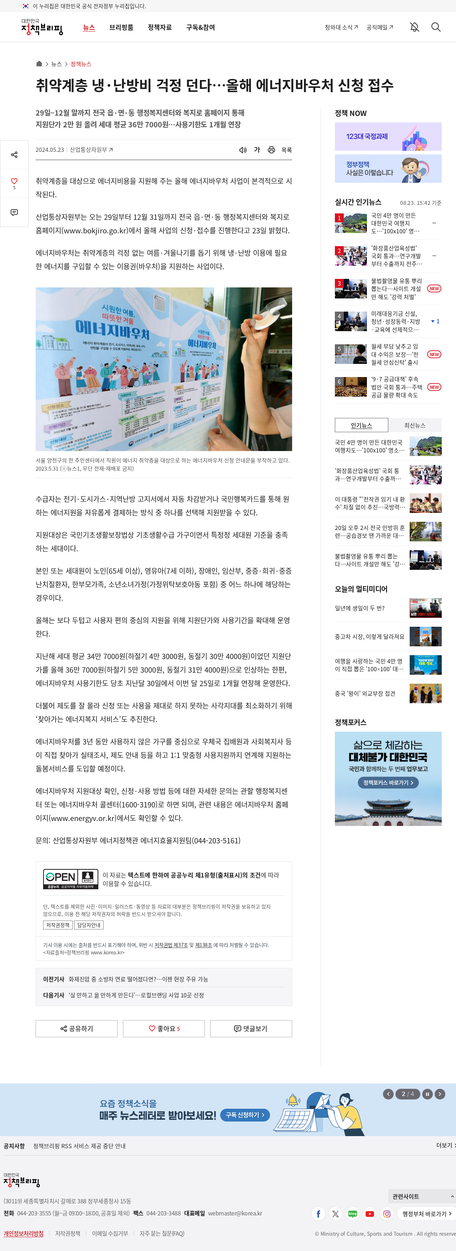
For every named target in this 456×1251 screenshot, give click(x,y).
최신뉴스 (415, 425)
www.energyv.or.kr (82, 818)
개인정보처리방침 (23, 1233)
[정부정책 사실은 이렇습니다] (388, 168)
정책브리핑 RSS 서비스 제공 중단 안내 (79, 1145)
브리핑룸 (121, 27)
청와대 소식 (338, 27)
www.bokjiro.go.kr (95, 230)
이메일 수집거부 (110, 1233)
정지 (427, 1094)
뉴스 (89, 27)
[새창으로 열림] (271, 149)
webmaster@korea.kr (235, 1213)
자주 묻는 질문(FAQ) (162, 1233)
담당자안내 (88, 924)
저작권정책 (57, 924)
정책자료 (160, 27)
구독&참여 (200, 27)
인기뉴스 (361, 425)
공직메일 (377, 27)
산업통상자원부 (88, 149)
